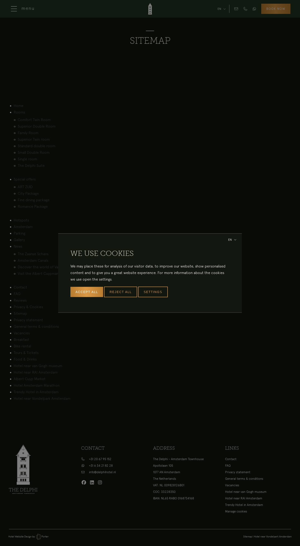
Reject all (121, 292)
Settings (153, 292)
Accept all (87, 292)
